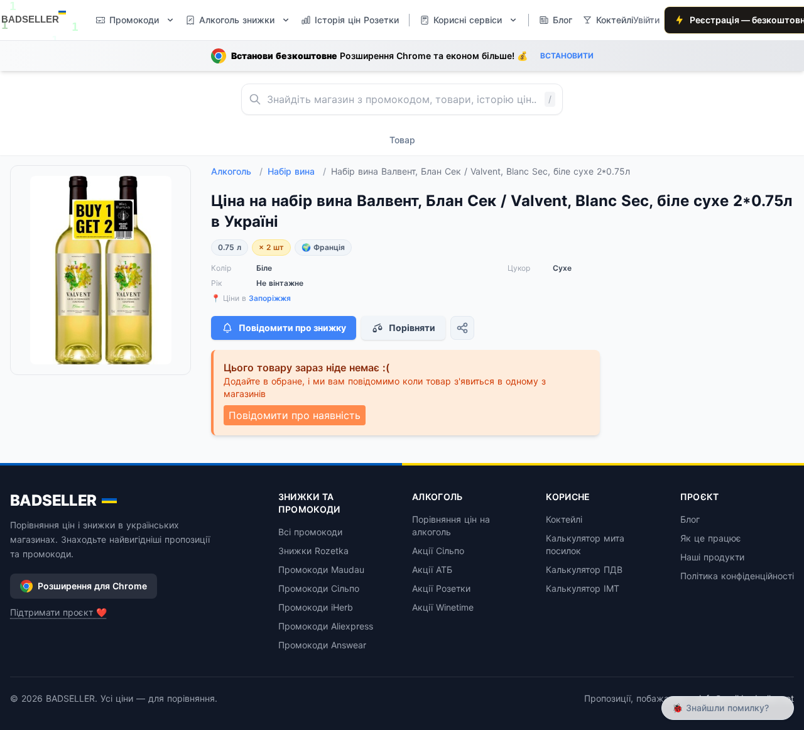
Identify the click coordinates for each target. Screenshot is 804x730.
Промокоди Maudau (321, 569)
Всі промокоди (310, 531)
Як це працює (710, 538)
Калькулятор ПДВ (584, 569)
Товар (402, 139)
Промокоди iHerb (315, 607)
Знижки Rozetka (313, 550)
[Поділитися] (462, 328)
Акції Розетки (441, 588)
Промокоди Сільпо (318, 588)
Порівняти (412, 327)
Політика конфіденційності (737, 575)
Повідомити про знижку (292, 327)
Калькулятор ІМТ (582, 588)
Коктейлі (564, 519)
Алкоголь (237, 171)
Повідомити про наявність (295, 415)
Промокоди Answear (322, 645)
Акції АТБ (432, 569)
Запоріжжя (270, 298)
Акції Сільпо (438, 550)
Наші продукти (712, 557)
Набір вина (297, 171)
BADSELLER (53, 500)
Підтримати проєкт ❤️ (58, 612)
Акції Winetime (443, 607)
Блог (690, 519)
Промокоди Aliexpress (325, 626)
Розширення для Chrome (92, 585)
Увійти (646, 19)
